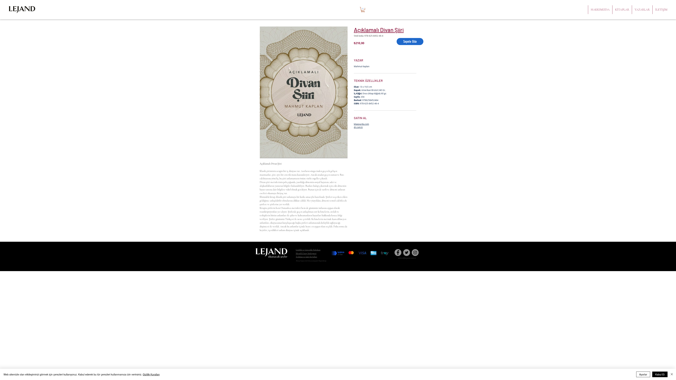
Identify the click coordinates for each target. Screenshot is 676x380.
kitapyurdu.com (361, 124)
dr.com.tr (358, 127)
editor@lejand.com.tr (407, 258)
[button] (363, 9)
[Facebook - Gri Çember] (398, 252)
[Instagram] (415, 252)
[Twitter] (406, 252)
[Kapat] (672, 374)
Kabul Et (660, 374)
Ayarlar (643, 374)
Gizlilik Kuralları (151, 374)
